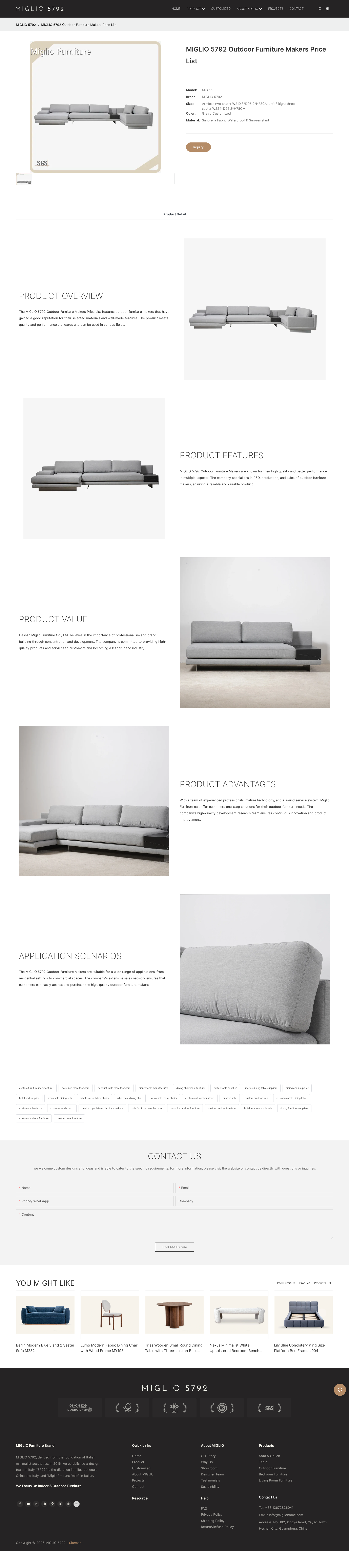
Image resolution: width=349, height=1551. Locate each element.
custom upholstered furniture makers (102, 1108)
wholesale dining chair (129, 1098)
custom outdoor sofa (256, 1098)
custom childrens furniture (33, 1118)
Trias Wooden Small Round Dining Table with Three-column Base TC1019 (174, 1348)
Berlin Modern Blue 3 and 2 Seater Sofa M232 (45, 1348)
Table (263, 1462)
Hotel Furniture (285, 1283)
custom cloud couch (61, 1108)
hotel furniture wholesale (258, 1108)
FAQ (204, 1508)
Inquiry (198, 147)
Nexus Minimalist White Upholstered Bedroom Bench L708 (234, 1348)
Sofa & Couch (269, 1456)
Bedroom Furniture (273, 1474)
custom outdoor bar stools (199, 1098)
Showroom (209, 1468)
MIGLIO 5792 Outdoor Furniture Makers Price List (79, 25)
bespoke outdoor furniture (185, 1108)
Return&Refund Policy (217, 1527)
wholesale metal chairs (164, 1098)
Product (304, 1283)
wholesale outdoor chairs (94, 1098)
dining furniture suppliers (294, 1108)
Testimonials (210, 1480)
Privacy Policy (212, 1514)
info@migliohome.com (286, 1515)
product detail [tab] (174, 214)
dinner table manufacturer (153, 1087)
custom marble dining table (291, 1098)
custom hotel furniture (69, 1118)
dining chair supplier (297, 1087)
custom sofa (230, 1098)
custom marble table (30, 1108)
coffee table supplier (225, 1087)
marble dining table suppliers (261, 1087)
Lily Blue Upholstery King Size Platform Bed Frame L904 (299, 1348)
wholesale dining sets (60, 1098)
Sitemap (75, 1543)
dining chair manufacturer (190, 1087)
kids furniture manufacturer (146, 1108)
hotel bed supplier (29, 1098)
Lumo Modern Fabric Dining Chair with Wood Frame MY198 (109, 1348)
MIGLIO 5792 (26, 25)
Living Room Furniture (275, 1480)
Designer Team (212, 1474)
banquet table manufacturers (114, 1087)
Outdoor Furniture (272, 1468)
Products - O (322, 1283)
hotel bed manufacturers (75, 1087)
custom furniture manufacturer (36, 1087)
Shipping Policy (213, 1521)
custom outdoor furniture (222, 1108)
